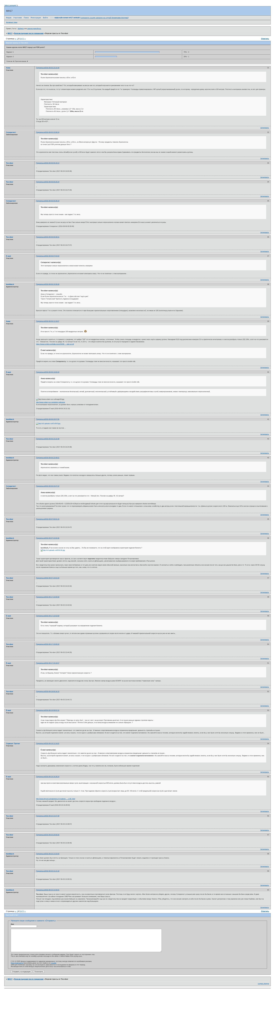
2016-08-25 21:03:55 (52, 854)
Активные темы (11, 22)
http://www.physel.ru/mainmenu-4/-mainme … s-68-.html (55, 799)
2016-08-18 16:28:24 (52, 776)
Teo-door (9, 163)
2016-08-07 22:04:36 (52, 538)
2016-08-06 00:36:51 (52, 237)
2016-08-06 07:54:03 (52, 256)
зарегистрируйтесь (34, 28)
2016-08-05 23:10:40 (52, 68)
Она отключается (17, 963)
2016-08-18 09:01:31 (52, 710)
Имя (12, 924)
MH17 (10, 33)
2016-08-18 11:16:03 (52, 743)
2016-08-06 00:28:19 (52, 201)
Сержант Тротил (13, 744)
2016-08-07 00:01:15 (52, 519)
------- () (89, 18)
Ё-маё (8, 256)
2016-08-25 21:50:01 (52, 890)
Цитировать (264, 128)
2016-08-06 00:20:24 (52, 182)
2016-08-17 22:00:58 (52, 597)
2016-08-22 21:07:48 (52, 816)
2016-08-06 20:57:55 (52, 419)
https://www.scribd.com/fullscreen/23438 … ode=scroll (55, 344)
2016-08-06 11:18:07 (52, 321)
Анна (8, 68)
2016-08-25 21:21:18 (52, 871)
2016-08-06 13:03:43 (52, 372)
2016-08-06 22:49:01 (52, 458)
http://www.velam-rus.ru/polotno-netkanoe (50, 402)
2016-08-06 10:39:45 (52, 284)
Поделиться (40, 68)
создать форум (263, 983)
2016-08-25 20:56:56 (52, 835)
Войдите (21, 28)
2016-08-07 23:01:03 (52, 578)
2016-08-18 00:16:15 (52, 691)
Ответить (265, 39)
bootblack (10, 284)
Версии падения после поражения (28, 33)
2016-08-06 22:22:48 (52, 439)
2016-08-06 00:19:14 (52, 163)
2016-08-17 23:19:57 (52, 663)
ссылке (53, 963)
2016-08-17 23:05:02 (52, 644)
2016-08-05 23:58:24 (52, 132)
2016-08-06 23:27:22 (52, 486)
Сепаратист (11, 132)
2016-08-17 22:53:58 (52, 616)
